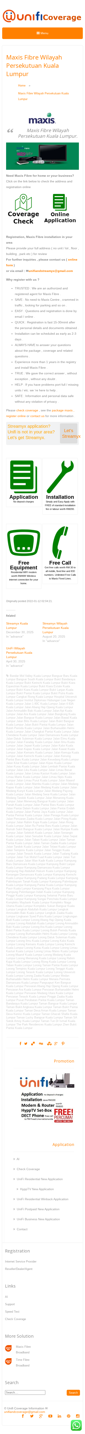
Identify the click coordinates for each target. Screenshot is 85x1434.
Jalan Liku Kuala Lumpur (32, 770)
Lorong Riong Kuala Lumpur (49, 961)
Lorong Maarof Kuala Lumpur (24, 954)
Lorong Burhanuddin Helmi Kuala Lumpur (42, 933)
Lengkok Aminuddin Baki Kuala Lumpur (37, 911)
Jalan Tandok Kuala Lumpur (23, 846)
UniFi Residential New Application (40, 1179)
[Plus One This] (56, 1044)
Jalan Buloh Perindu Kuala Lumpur (39, 726)
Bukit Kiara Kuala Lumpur (32, 689)
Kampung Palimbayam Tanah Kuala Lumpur (42, 879)
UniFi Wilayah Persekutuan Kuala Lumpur (19, 653)
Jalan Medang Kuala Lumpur (51, 787)
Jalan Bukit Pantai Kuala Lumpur (45, 724)
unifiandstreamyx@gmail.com (51, 271)
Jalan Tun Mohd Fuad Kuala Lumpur (39, 857)
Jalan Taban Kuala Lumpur (41, 839)
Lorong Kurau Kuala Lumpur (42, 947)
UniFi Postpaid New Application (38, 1209)
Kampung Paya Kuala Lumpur (51, 888)
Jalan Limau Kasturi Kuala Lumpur (46, 773)
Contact (22, 1229)
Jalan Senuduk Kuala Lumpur (42, 836)
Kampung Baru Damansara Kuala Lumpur (41, 862)
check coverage (27, 410)
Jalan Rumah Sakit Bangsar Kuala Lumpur (41, 827)
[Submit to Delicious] (32, 1044)
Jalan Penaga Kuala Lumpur (61, 815)
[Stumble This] (48, 1044)
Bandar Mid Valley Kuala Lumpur (30, 675)
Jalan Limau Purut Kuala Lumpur (37, 780)
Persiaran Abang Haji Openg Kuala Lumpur (51, 986)
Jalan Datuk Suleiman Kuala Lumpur (29, 738)
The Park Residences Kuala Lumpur (39, 1024)
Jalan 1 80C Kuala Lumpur (41, 703)
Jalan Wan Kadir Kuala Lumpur (43, 860)
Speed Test (12, 1311)
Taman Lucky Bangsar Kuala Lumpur (39, 1017)
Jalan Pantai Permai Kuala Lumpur (39, 813)
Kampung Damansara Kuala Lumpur (47, 867)
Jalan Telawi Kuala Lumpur (59, 846)
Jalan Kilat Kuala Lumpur (22, 763)
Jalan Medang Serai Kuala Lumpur (46, 794)
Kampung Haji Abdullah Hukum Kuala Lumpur (34, 871)
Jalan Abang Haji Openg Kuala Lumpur (48, 707)
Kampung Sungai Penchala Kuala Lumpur (50, 899)
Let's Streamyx (69, 433)
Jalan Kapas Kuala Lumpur (33, 749)
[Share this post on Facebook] (20, 1044)
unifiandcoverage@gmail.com (24, 1412)
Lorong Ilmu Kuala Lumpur (32, 940)
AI (18, 1159)
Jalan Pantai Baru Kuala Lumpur (53, 804)
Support (10, 1304)
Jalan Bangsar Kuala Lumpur (34, 717)
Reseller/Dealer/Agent (18, 1269)
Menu (44, 33)
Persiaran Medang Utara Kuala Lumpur (48, 993)
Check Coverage (28, 1169)
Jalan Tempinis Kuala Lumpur (24, 850)
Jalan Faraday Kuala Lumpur (34, 742)
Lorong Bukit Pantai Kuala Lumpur (39, 928)
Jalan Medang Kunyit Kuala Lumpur (41, 789)
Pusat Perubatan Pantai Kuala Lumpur (40, 1000)
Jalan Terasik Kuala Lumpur (33, 853)
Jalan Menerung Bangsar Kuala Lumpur (41, 801)
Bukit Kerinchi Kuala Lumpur (42, 682)
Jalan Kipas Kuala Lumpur (55, 763)
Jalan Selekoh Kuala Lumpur (34, 832)
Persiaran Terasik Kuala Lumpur (26, 996)
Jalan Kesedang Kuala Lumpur (59, 759)
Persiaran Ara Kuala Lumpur (23, 989)
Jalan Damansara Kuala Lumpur (58, 735)
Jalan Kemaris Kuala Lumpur (34, 752)
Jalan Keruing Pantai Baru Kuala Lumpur (38, 757)
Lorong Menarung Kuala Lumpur (36, 958)
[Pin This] (63, 1044)
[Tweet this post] (26, 1044)
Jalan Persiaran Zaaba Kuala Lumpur (29, 818)
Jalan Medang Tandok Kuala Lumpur (40, 796)
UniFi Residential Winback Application (42, 1199)
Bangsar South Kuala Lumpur (34, 679)
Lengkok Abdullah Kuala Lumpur (36, 909)
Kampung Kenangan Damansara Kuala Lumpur (41, 872)
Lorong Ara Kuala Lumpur (47, 926)
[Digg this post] (40, 1044)
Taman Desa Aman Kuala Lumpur (45, 1010)
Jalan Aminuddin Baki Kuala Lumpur (29, 710)
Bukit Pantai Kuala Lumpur (33, 693)
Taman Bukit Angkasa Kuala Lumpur (29, 1007)
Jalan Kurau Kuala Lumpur (22, 766)
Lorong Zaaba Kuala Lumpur (42, 975)
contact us (37, 416)
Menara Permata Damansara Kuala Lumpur (38, 980)
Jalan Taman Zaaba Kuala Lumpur (54, 843)
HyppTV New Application (37, 1189)
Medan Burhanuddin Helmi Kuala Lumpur (37, 977)
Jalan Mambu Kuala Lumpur (42, 784)
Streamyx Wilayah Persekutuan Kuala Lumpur (55, 628)
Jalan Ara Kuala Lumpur (31, 714)
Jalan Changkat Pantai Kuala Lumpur (47, 731)
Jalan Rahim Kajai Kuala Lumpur (37, 822)
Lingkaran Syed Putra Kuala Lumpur (39, 916)
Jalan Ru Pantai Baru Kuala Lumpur (47, 825)
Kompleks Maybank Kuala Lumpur (27, 902)
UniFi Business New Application (38, 1219)
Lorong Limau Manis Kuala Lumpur (56, 951)
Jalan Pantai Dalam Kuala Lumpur (27, 808)
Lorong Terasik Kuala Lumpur (34, 972)
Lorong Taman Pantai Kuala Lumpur (55, 965)
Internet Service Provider (20, 1261)
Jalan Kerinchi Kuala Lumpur (34, 756)
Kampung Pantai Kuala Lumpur (44, 885)
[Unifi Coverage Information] (42, 24)
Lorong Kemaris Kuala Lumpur (35, 944)
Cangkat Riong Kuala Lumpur (34, 696)
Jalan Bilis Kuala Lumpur (32, 721)
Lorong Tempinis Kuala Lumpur (25, 968)
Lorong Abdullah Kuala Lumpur (35, 923)
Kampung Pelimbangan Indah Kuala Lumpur (33, 892)
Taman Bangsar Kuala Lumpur (58, 1003)
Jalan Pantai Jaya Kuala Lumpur (44, 811)
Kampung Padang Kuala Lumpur (44, 878)
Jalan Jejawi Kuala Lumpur (33, 745)
